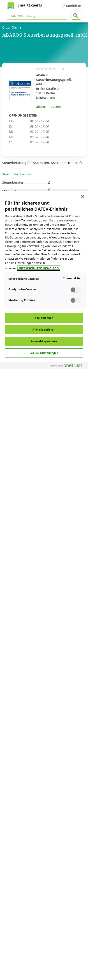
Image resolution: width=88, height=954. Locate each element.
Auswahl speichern (44, 341)
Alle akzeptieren (43, 329)
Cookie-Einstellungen (44, 353)
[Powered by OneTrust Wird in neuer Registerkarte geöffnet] (68, 366)
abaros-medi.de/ (48, 106)
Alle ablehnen (44, 318)
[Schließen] (83, 196)
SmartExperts (29, 5)
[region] (44, 572)
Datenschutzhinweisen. (38, 267)
